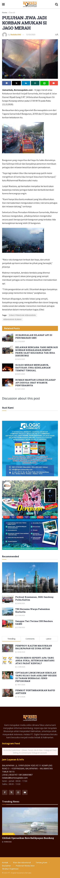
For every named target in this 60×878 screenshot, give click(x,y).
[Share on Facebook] (6, 83)
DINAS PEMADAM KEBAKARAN (22, 315)
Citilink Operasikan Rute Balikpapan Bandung (28, 838)
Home (4, 12)
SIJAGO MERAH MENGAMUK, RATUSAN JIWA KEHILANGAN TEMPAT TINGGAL (33, 367)
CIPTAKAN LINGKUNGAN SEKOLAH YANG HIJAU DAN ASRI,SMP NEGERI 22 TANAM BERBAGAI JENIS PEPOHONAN (36, 676)
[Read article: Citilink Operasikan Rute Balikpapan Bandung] (30, 821)
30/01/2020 (21, 374)
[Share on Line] (44, 83)
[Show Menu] (3, 4)
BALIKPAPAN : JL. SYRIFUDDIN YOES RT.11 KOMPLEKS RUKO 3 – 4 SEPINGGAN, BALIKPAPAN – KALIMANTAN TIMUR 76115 (27, 768)
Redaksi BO (16, 34)
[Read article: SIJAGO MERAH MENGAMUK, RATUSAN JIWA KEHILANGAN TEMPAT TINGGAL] (7, 367)
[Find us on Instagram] (18, 792)
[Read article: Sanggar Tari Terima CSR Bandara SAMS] (7, 624)
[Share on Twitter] (16, 83)
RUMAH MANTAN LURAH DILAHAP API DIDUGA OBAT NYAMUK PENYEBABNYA (35, 382)
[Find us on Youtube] (24, 792)
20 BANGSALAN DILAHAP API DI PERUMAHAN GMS (33, 336)
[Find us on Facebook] (4, 792)
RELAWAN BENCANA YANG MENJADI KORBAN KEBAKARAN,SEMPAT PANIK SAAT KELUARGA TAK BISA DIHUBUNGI (36, 351)
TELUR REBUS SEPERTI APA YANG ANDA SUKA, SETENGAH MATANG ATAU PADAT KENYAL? (34, 660)
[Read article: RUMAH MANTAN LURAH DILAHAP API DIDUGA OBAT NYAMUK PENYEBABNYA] (7, 382)
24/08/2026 (9, 590)
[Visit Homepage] (30, 4)
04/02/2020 (21, 359)
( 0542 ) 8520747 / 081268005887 (17, 774)
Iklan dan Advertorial (22, 862)
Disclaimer (6, 865)
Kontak (5, 862)
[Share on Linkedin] (26, 83)
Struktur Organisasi (10, 868)
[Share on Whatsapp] (35, 83)
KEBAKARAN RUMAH (12, 319)
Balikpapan (8, 834)
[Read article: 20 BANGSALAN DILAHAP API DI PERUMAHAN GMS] (7, 338)
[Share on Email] (53, 83)
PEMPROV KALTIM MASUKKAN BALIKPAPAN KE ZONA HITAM (33, 647)
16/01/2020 (21, 389)
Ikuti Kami (8, 407)
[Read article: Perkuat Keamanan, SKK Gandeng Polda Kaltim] (7, 599)
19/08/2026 (7, 842)
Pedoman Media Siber (25, 865)
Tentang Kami (41, 862)
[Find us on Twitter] (11, 792)
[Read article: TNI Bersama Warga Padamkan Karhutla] (7, 612)
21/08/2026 (21, 615)
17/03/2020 (21, 341)
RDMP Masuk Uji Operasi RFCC (20, 585)
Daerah (12, 12)
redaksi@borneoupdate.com (15, 777)
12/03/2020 (30, 34)
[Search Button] (56, 4)
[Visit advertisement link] (30, 448)
